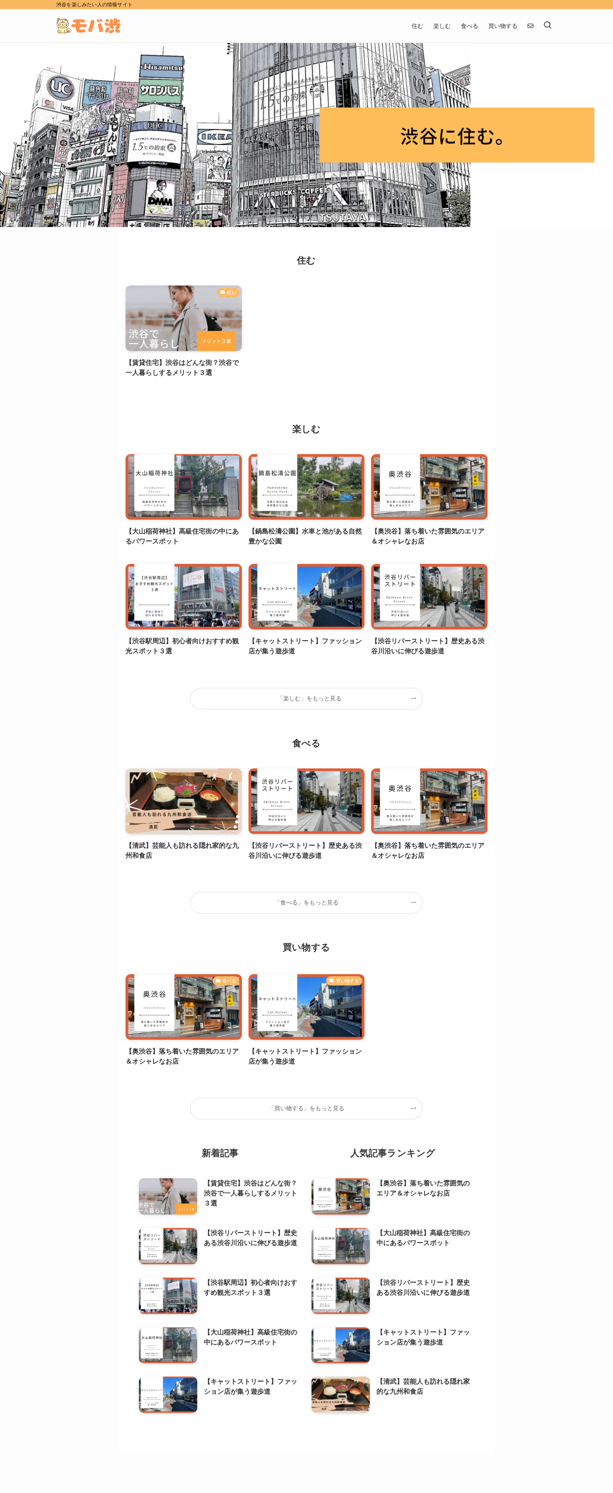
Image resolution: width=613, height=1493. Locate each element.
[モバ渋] (89, 26)
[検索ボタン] (547, 26)
